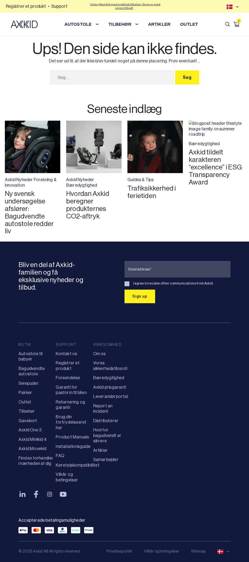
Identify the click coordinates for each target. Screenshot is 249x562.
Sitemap (198, 551)
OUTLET (189, 24)
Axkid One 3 (30, 430)
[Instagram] (49, 494)
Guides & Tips (140, 179)
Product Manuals (72, 437)
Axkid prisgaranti (109, 387)
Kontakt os (66, 353)
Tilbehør (26, 411)
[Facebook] (36, 494)
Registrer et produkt (26, 6)
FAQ (60, 455)
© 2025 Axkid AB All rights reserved (49, 551)
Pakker (25, 392)
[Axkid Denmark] (24, 24)
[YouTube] (63, 494)
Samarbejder (105, 459)
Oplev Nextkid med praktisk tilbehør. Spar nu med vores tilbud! (125, 6)
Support (59, 6)
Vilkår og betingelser (161, 551)
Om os (99, 353)
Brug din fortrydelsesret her (71, 422)
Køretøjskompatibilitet (77, 465)
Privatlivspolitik (119, 551)
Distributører (106, 420)
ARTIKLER (159, 24)
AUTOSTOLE (78, 24)
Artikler (100, 450)
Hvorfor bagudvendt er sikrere (107, 435)
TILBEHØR (119, 24)
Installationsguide (73, 446)
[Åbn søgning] (227, 24)
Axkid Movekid (32, 448)
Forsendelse (68, 377)
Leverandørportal (110, 396)
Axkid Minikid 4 (32, 439)
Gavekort (27, 420)
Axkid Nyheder (19, 179)
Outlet (24, 402)
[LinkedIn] (22, 494)
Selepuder (28, 383)
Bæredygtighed (81, 185)
